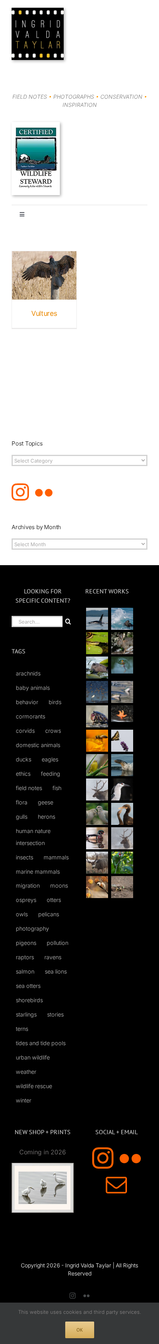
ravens (52, 957)
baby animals (33, 687)
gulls (21, 816)
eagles (50, 759)
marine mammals (38, 871)
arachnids (28, 673)
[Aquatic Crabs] (96, 716)
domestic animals (38, 745)
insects (24, 857)
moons (59, 885)
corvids (25, 730)
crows (53, 730)
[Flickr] (43, 492)
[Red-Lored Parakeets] (122, 862)
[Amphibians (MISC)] (122, 664)
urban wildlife (33, 1057)
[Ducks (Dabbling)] (96, 838)
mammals (56, 857)
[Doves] (96, 814)
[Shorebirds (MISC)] (96, 692)
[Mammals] (96, 789)
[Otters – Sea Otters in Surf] (122, 619)
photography (32, 928)
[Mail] (116, 1184)
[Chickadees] (96, 887)
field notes (29, 788)
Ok (79, 1330)
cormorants (30, 716)
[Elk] (122, 838)
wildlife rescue (34, 1086)
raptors (25, 957)
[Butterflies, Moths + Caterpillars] (122, 741)
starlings (26, 1014)
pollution (57, 942)
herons (46, 816)
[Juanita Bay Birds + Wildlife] (96, 667)
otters (54, 900)
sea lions (56, 971)
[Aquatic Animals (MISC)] (122, 713)
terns (22, 1028)
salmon (25, 971)
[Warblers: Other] (96, 765)
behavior (27, 702)
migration (28, 885)
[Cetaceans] (96, 619)
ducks (23, 759)
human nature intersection (33, 837)
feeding (50, 773)
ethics (23, 773)
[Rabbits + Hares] (122, 643)
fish (56, 788)
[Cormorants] (122, 814)
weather (26, 1071)
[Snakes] (96, 643)
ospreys (26, 900)
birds (55, 702)
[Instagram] (20, 492)
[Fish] (122, 692)
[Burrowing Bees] (122, 887)
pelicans (48, 914)
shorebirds (29, 1000)
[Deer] (96, 862)
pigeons (26, 942)
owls (22, 914)
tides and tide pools (41, 1043)
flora (21, 802)
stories (55, 1014)
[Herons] (122, 789)
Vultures (44, 313)
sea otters (28, 985)
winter (23, 1100)
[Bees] (96, 741)
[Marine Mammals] (122, 765)
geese (45, 802)
